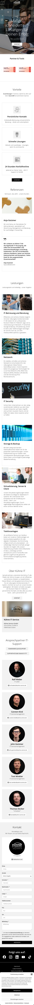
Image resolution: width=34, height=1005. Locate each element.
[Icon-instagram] (10, 957)
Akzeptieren (17, 990)
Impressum (26, 1003)
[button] (31, 974)
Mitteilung (5, 921)
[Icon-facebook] (4, 957)
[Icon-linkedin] (17, 957)
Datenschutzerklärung (18, 1003)
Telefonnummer (6, 900)
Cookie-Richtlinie (9, 1003)
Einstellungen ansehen (17, 999)
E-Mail (4, 894)
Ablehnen (17, 995)
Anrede (4, 873)
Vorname (4, 880)
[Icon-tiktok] (29, 957)
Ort (3, 914)
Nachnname (5, 887)
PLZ (3, 907)
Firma (3, 866)
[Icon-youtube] (23, 957)
